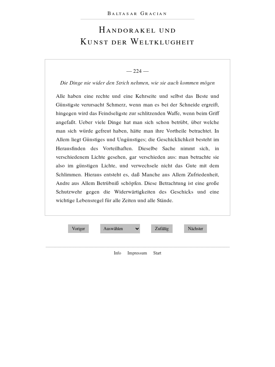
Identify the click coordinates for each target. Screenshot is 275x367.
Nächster (195, 228)
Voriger (78, 228)
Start (157, 253)
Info (117, 253)
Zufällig (162, 228)
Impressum (137, 253)
